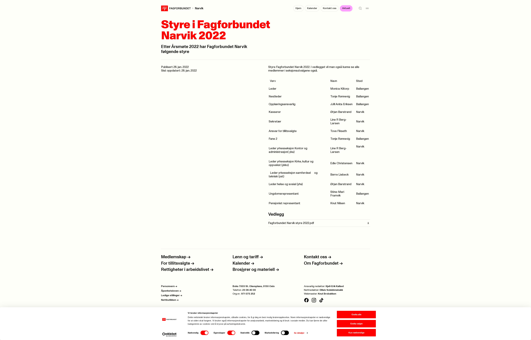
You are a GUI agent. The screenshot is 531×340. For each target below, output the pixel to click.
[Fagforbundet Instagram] (313, 300)
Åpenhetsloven (171, 291)
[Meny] (367, 8)
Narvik (199, 8)
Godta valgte (356, 323)
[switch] (231, 333)
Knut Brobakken (327, 294)
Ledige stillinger (171, 295)
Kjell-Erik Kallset (335, 286)
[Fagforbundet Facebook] (306, 300)
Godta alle (356, 314)
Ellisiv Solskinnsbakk (331, 290)
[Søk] (360, 8)
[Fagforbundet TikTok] (321, 300)
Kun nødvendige (356, 332)
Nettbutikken (170, 300)
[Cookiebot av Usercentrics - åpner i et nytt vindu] (169, 335)
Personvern (169, 286)
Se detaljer (299, 333)
